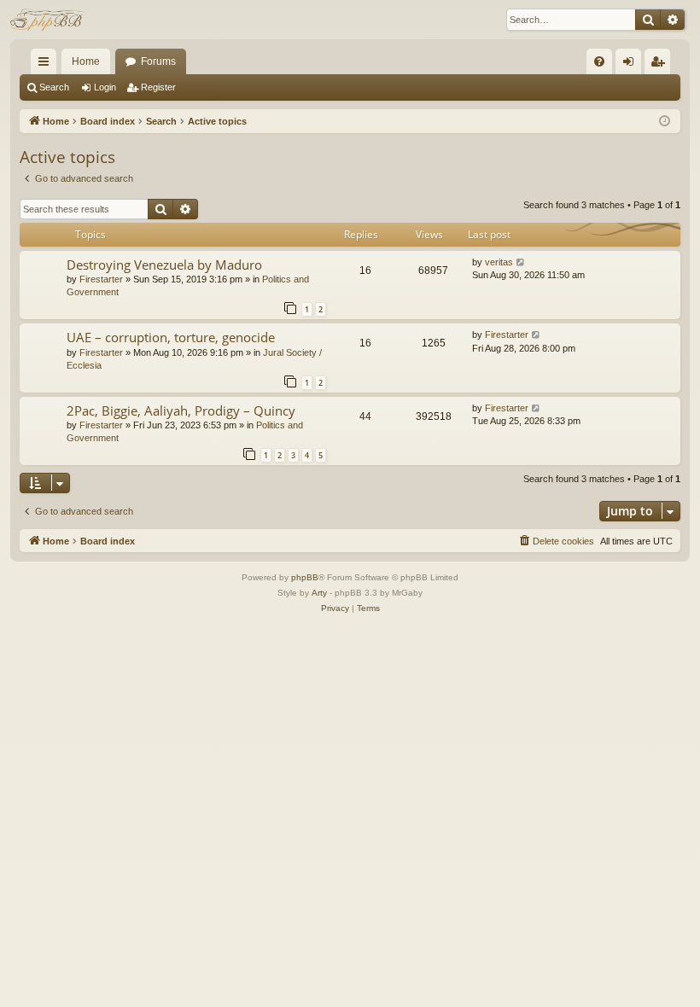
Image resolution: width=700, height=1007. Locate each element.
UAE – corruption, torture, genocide (171, 337)
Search (54, 87)
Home (86, 61)
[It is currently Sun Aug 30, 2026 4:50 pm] (664, 121)
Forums (158, 61)
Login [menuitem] (631, 64)
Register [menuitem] (660, 64)
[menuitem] (599, 61)
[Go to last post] (521, 262)
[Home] (48, 19)
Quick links (47, 64)
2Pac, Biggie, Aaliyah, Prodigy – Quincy (181, 410)
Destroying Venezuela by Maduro (164, 264)
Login (105, 87)
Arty (319, 592)
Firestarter (101, 279)
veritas (499, 262)
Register (158, 87)
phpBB (304, 577)
